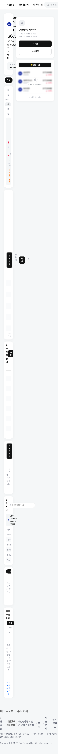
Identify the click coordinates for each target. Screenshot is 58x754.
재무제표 (9, 260)
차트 (8, 80)
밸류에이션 (16, 260)
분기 (28, 260)
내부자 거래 (9, 451)
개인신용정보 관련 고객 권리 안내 (26, 723)
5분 (8, 95)
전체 (9, 571)
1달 (8, 114)
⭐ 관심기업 (35, 65)
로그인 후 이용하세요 (35, 85)
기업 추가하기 (36, 97)
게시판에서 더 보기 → (9, 688)
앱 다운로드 (54, 723)
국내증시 (24, 4)
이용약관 (1, 723)
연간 (22, 260)
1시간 (7, 99)
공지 (10, 632)
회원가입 (35, 51)
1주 (8, 109)
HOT (10, 628)
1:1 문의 (40, 723)
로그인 (35, 43)
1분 (8, 90)
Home (10, 4)
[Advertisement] (29, 221)
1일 (8, 104)
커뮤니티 (38, 4)
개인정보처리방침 (11, 723)
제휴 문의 (46, 723)
